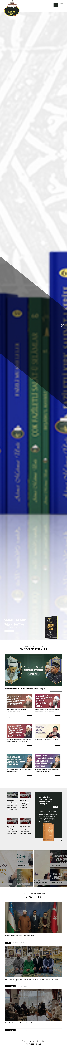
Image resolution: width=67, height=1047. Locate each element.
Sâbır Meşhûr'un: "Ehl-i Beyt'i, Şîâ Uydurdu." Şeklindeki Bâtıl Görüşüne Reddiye (25, 829)
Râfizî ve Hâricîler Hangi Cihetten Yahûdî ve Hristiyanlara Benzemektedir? (16, 710)
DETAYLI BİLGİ (9, 631)
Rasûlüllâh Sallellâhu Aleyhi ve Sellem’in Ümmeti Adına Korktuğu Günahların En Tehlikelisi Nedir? (47, 710)
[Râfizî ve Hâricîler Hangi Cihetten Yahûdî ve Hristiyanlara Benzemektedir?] (19, 701)
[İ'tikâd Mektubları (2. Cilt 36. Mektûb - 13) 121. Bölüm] (47, 731)
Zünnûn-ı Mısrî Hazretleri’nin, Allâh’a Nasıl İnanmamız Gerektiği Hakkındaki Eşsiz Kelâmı (47, 770)
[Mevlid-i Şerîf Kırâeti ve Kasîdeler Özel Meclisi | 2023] (33, 670)
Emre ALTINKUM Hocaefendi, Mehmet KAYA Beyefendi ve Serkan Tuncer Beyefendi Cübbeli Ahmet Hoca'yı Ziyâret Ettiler (32, 980)
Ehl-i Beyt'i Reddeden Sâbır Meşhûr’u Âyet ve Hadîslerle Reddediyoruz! (25, 803)
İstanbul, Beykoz (10, 986)
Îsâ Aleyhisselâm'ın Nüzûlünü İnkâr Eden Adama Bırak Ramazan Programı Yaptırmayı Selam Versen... (19, 740)
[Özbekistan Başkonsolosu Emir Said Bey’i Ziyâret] (33, 914)
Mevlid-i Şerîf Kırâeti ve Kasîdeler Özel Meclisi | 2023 (26, 689)
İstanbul (8, 942)
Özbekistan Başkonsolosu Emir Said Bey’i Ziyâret (19, 935)
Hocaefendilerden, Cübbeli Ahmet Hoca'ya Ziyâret (20, 1023)
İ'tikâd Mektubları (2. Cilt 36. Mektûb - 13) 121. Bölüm (47, 739)
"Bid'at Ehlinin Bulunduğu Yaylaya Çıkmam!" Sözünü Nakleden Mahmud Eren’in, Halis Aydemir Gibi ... (12, 805)
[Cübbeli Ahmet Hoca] (12, 8)
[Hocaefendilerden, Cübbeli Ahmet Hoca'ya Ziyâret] (33, 1002)
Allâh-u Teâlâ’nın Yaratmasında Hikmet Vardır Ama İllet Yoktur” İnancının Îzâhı (19, 770)
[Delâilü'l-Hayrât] (48, 832)
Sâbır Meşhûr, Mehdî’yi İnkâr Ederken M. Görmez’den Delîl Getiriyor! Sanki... (12, 829)
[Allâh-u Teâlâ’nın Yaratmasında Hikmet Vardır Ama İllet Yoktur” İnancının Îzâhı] (19, 761)
